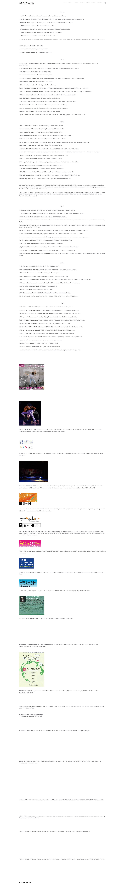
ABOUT (70, 2)
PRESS (93, 2)
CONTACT (99, 2)
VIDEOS (82, 2)
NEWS (88, 2)
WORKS (76, 2)
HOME (64, 2)
